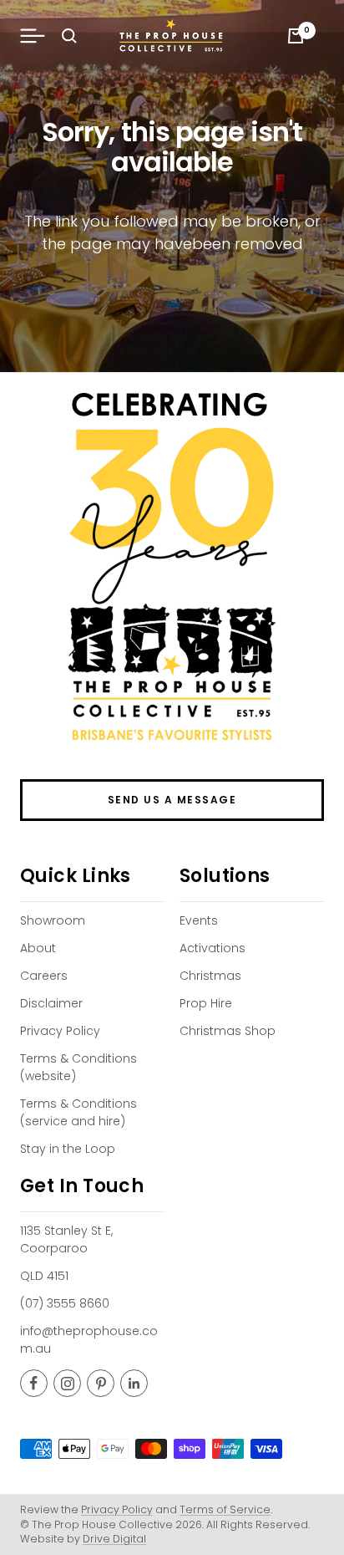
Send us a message (172, 800)
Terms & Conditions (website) (78, 1067)
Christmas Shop (228, 1030)
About (38, 948)
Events (199, 920)
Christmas (210, 975)
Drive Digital (114, 1539)
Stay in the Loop (67, 1148)
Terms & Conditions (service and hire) (78, 1112)
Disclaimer (51, 1003)
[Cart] (295, 35)
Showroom (52, 920)
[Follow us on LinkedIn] (134, 1383)
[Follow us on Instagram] (67, 1383)
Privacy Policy (60, 1030)
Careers (44, 975)
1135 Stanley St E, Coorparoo (66, 1239)
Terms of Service (225, 1509)
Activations (212, 948)
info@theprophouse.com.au (89, 1340)
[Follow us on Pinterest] (100, 1383)
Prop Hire (206, 1003)
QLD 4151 (44, 1275)
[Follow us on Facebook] (34, 1383)
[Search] (69, 35)
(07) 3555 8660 (64, 1303)
